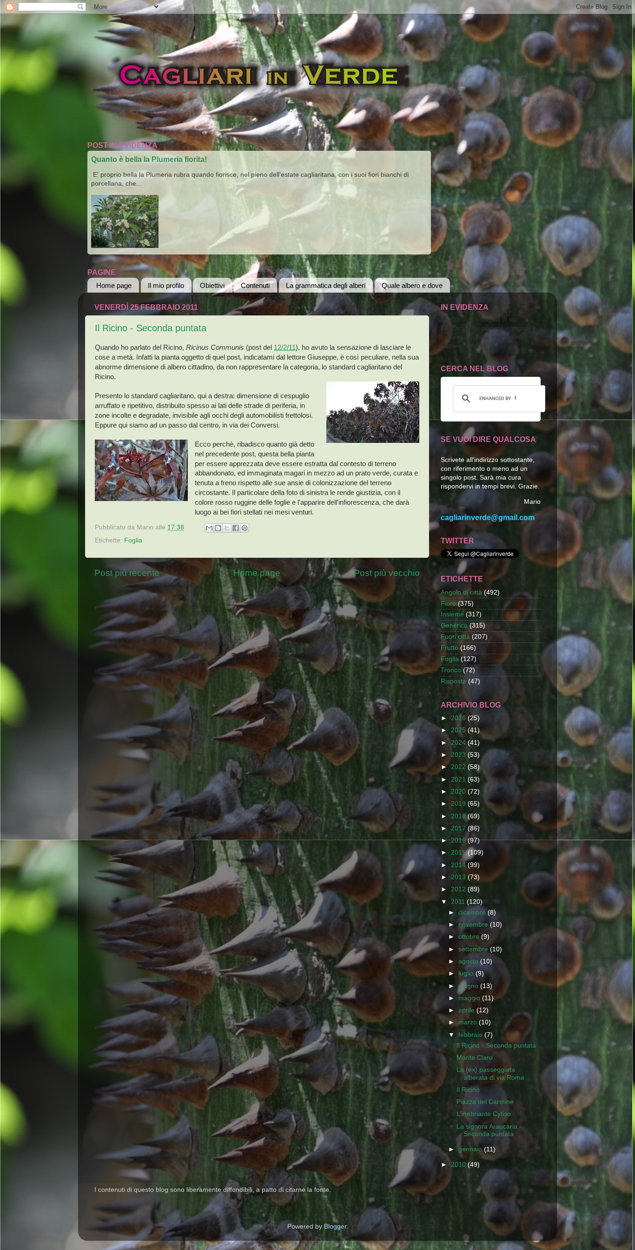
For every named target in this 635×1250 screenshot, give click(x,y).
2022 (459, 766)
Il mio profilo (166, 285)
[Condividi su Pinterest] (244, 528)
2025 (459, 730)
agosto (469, 961)
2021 (459, 779)
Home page (114, 285)
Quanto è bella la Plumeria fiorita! (149, 159)
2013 (459, 877)
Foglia (133, 540)
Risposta (453, 681)
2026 (459, 718)
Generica (454, 625)
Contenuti (255, 285)
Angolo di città (461, 592)
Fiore (448, 603)
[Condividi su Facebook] (235, 528)
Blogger (335, 1226)
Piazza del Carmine (485, 1101)
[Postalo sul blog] (218, 528)
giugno (469, 986)
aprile (467, 1010)
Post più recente (126, 573)
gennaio (471, 1149)
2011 (459, 901)
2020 (459, 791)
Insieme (452, 614)
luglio (467, 973)
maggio (470, 998)
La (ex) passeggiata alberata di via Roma (490, 1073)
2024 (459, 742)
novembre (474, 924)
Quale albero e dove (412, 285)
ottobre (469, 936)
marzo (468, 1022)
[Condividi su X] (227, 528)
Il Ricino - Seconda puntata (150, 328)
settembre (474, 949)
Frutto (449, 647)
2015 (459, 852)
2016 (459, 840)
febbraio (471, 1034)
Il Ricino (468, 1089)
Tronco (451, 670)
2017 (459, 828)
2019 (459, 803)
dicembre (473, 912)
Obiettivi (212, 285)
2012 (459, 889)
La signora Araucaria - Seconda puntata (489, 1130)
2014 (459, 865)
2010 (459, 1164)
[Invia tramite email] (209, 528)
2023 (459, 754)
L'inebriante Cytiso (483, 1113)
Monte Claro (474, 1057)
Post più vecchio (387, 573)
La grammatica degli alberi (325, 285)
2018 (459, 816)
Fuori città (455, 636)
